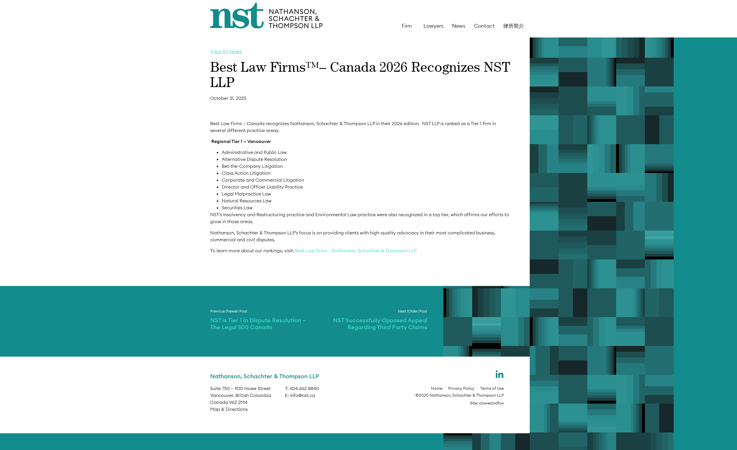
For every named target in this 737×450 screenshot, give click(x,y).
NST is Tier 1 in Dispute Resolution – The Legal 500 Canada (258, 324)
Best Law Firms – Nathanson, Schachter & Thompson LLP (356, 250)
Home (436, 388)
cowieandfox (491, 403)
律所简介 (513, 26)
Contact (484, 26)
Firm (407, 26)
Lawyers (433, 26)
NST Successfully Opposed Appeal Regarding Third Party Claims (380, 324)
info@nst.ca (302, 395)
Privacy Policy (461, 388)
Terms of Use (492, 388)
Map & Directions (229, 409)
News (458, 26)
